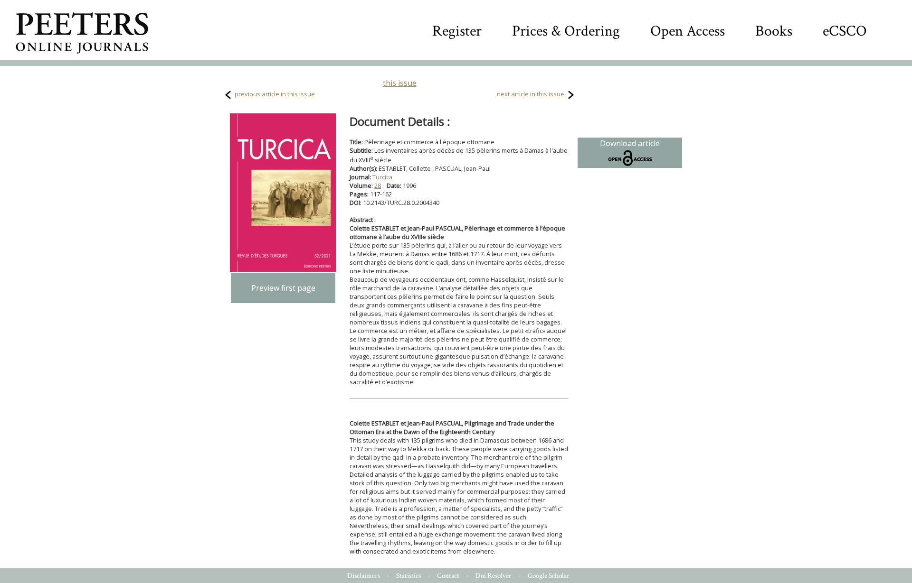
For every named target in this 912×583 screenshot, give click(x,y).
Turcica (382, 177)
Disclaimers (363, 575)
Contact (448, 575)
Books (773, 31)
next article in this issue (530, 94)
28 (377, 185)
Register (457, 31)
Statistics (408, 575)
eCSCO (845, 31)
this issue (400, 83)
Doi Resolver (493, 575)
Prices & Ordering (566, 31)
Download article (630, 143)
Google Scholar (549, 575)
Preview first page (283, 288)
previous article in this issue (275, 94)
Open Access (687, 31)
